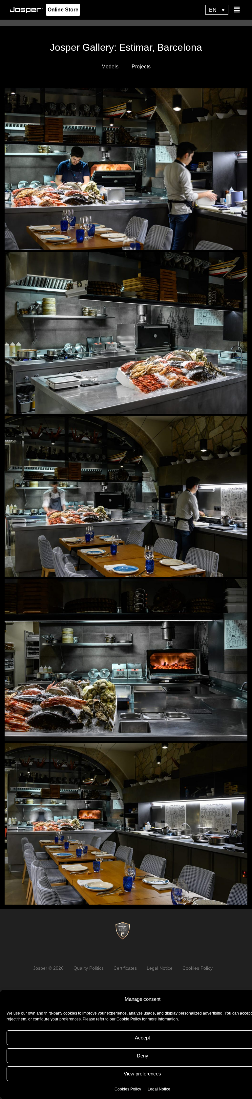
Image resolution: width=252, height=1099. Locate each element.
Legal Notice (159, 1089)
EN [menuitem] (213, 10)
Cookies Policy (128, 1089)
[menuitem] (216, 10)
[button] (237, 9)
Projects (141, 66)
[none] (216, 10)
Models (109, 66)
